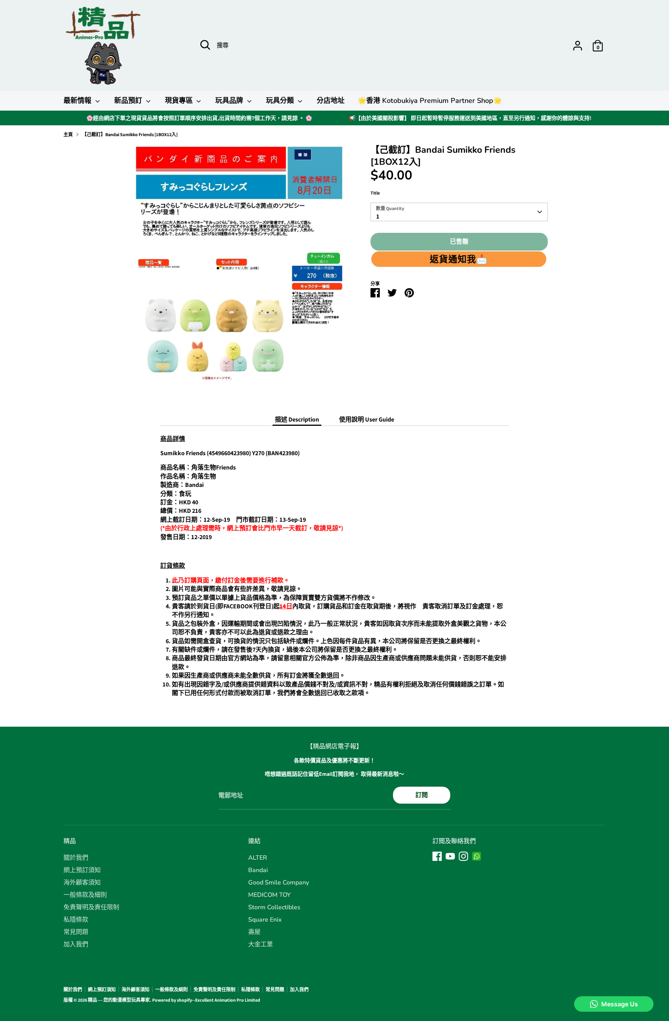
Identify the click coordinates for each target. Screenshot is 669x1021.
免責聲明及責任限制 (91, 907)
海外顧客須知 (82, 882)
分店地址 (331, 100)
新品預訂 (129, 100)
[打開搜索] (205, 45)
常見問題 (75, 932)
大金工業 (260, 944)
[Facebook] (437, 856)
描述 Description (297, 419)
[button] (459, 259)
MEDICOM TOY (269, 895)
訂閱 (421, 795)
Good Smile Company (278, 882)
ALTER (257, 858)
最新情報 (78, 100)
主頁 (68, 134)
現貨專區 (180, 100)
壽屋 (254, 932)
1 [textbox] (377, 216)
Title (375, 193)
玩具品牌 (230, 100)
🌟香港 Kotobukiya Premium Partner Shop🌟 (430, 100)
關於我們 (75, 858)
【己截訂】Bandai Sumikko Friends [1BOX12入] (130, 134)
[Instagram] (463, 856)
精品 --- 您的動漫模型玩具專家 (119, 1000)
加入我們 (75, 944)
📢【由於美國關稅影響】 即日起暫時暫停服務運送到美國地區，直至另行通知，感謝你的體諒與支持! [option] (470, 117)
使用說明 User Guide (366, 419)
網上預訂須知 (82, 870)
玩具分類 (281, 100)
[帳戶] (577, 45)
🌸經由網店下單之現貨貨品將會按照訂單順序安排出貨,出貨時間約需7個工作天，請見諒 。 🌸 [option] (199, 117)
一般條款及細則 (85, 895)
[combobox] (459, 212)
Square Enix (265, 919)
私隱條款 (75, 919)
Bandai (258, 870)
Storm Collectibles (274, 907)
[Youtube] (450, 856)
